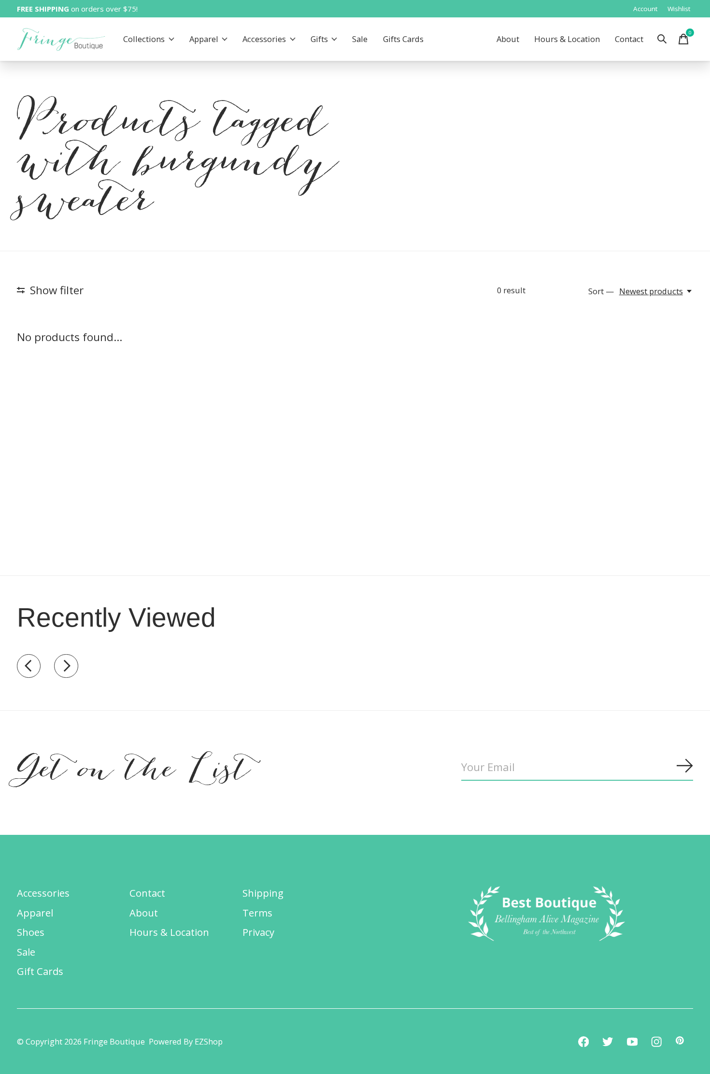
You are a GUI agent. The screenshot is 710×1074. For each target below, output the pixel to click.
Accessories (264, 39)
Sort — (601, 291)
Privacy (258, 932)
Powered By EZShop (186, 1041)
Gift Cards (40, 971)
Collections (144, 39)
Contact (629, 39)
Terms (257, 912)
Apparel (203, 39)
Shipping (263, 893)
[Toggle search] (662, 39)
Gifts (319, 39)
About (508, 39)
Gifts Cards (403, 39)
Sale (360, 39)
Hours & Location (567, 39)
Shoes (30, 932)
